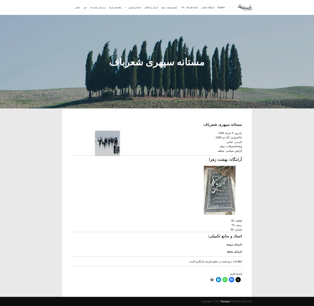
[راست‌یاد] (245, 7)
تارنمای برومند (234, 244)
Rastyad (225, 301)
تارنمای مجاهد (234, 251)
